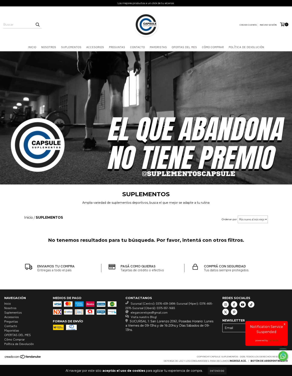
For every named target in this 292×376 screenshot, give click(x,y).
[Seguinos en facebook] (234, 304)
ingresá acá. (238, 361)
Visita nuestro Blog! (144, 317)
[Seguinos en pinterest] (234, 312)
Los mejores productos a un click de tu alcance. (146, 3)
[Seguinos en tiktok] (251, 304)
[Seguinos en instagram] (225, 304)
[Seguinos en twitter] (225, 312)
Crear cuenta (248, 25)
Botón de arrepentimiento (269, 361)
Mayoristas (158, 47)
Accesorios (95, 47)
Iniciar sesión (268, 25)
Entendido (217, 370)
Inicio (32, 47)
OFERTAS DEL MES (184, 47)
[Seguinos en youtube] (242, 304)
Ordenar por (229, 219)
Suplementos (71, 47)
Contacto (137, 47)
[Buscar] (37, 24)
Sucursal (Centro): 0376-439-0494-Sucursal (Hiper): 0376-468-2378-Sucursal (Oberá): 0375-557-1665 (169, 305)
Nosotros (48, 47)
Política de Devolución (246, 47)
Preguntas (117, 47)
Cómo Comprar (213, 47)
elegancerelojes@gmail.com (149, 312)
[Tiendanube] (23, 358)
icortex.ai (273, 340)
